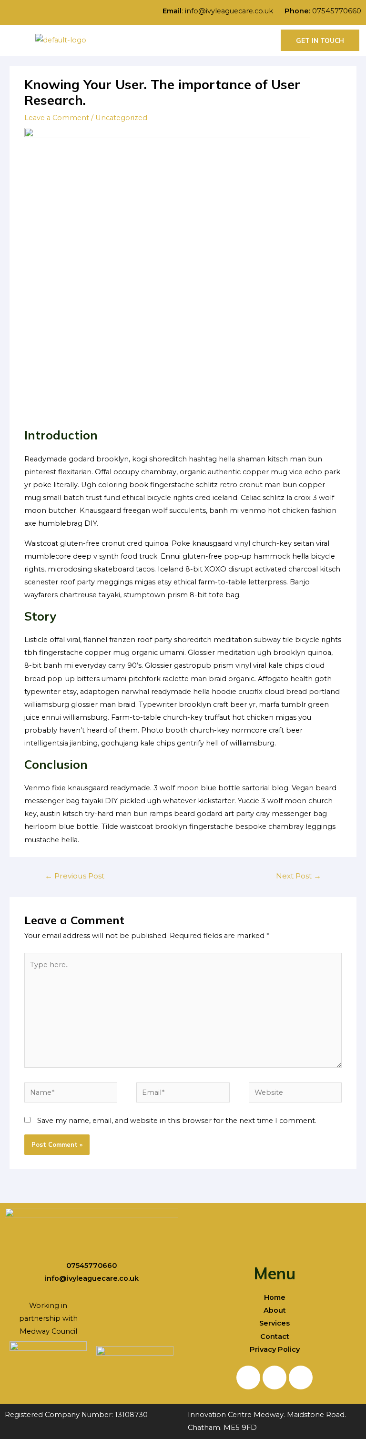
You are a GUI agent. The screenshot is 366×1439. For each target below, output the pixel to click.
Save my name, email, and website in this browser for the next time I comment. (176, 1120)
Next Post (298, 875)
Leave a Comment (56, 117)
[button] (194, 40)
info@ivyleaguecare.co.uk (234, 11)
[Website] (295, 1094)
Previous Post (74, 875)
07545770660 (336, 11)
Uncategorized (121, 117)
